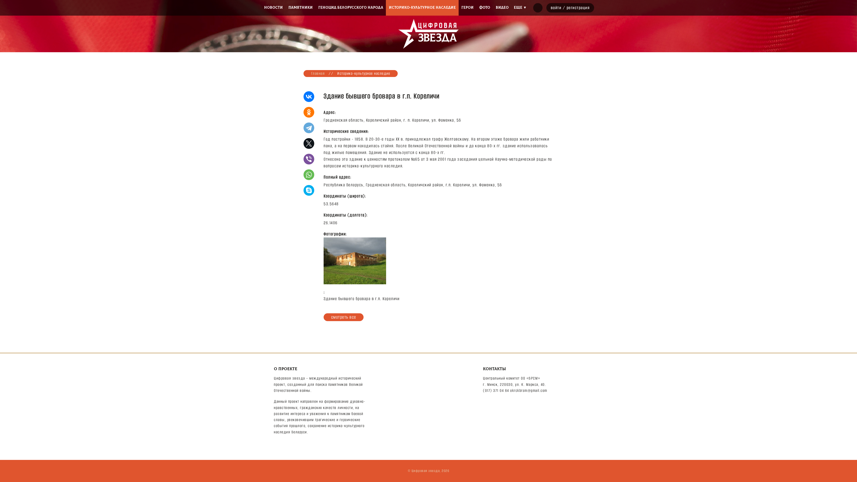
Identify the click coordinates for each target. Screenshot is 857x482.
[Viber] (309, 159)
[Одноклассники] (309, 112)
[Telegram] (309, 128)
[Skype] (309, 190)
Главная (318, 73)
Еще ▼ (520, 7)
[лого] (428, 34)
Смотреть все (343, 317)
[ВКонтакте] (309, 96)
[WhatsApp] (309, 174)
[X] (309, 143)
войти (556, 8)
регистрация (578, 8)
